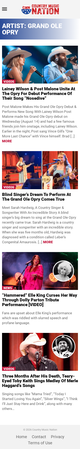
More (7, 141)
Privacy (57, 436)
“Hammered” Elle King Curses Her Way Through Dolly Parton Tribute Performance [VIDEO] (39, 300)
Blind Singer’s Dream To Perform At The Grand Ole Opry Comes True (36, 197)
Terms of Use (40, 442)
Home (21, 436)
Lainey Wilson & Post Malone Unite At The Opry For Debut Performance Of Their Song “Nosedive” (38, 93)
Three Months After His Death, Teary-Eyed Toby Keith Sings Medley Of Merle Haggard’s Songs (40, 381)
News (7, 288)
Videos (8, 82)
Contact (39, 436)
